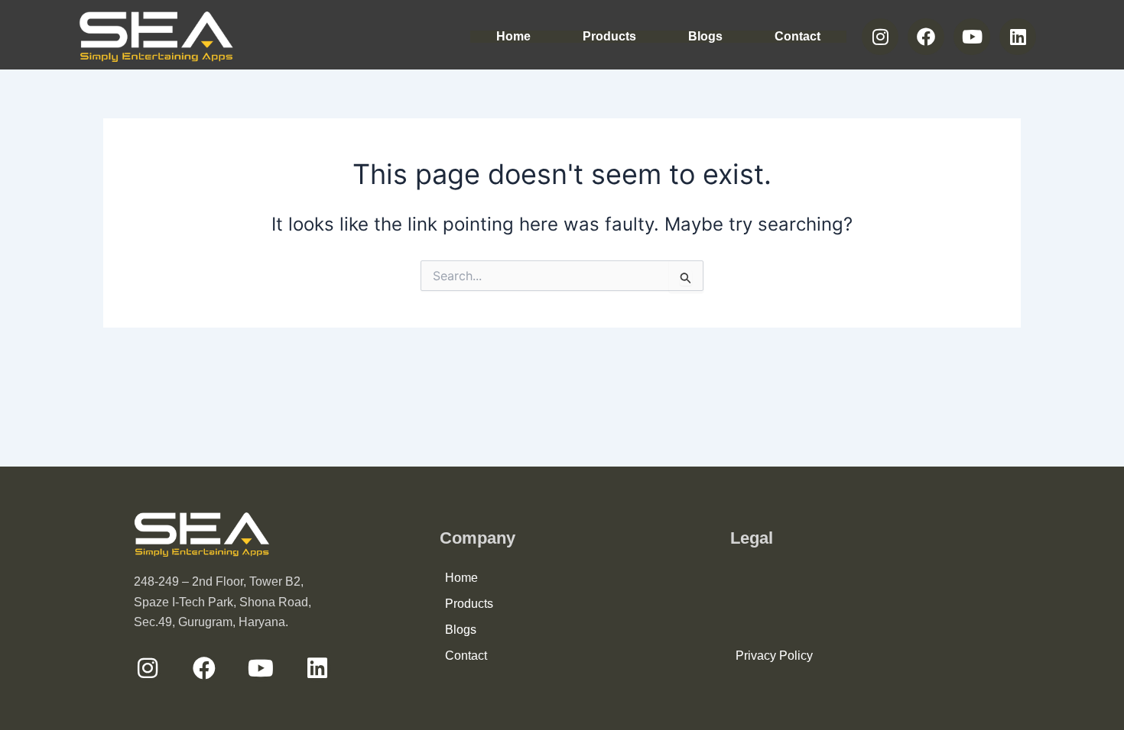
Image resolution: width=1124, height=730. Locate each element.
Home (513, 37)
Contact (797, 37)
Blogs (705, 37)
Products (609, 37)
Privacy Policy (774, 655)
